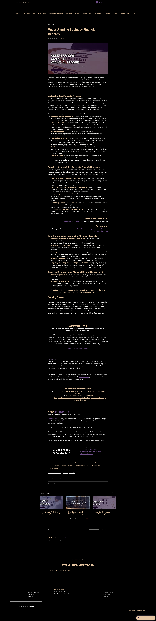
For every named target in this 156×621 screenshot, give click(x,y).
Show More (43, 326)
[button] (120, 284)
